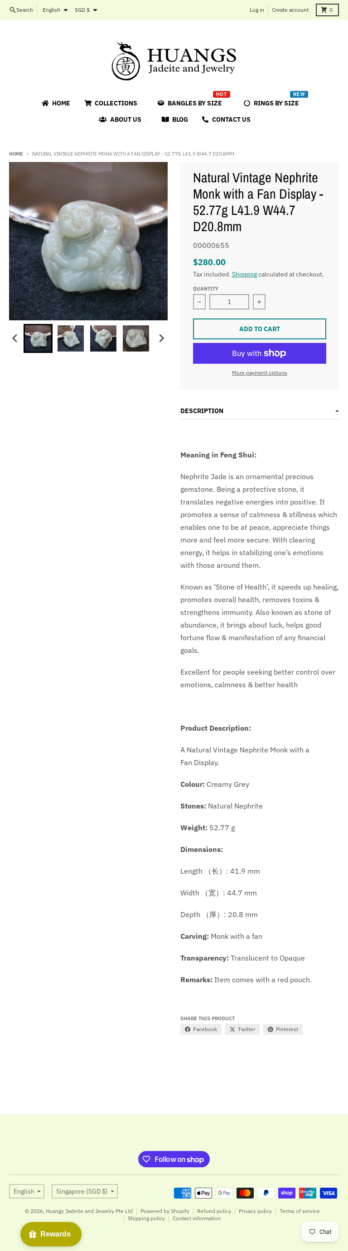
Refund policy (214, 1211)
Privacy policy (255, 1211)
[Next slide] (161, 338)
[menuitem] (55, 103)
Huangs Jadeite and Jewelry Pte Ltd (89, 1211)
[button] (38, 338)
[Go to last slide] (15, 338)
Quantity (205, 288)
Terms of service (300, 1211)
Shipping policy (146, 1218)
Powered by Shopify (164, 1211)
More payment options (259, 372)
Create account (290, 9)
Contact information (197, 1218)
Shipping (244, 274)
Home (16, 154)
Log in (257, 9)
